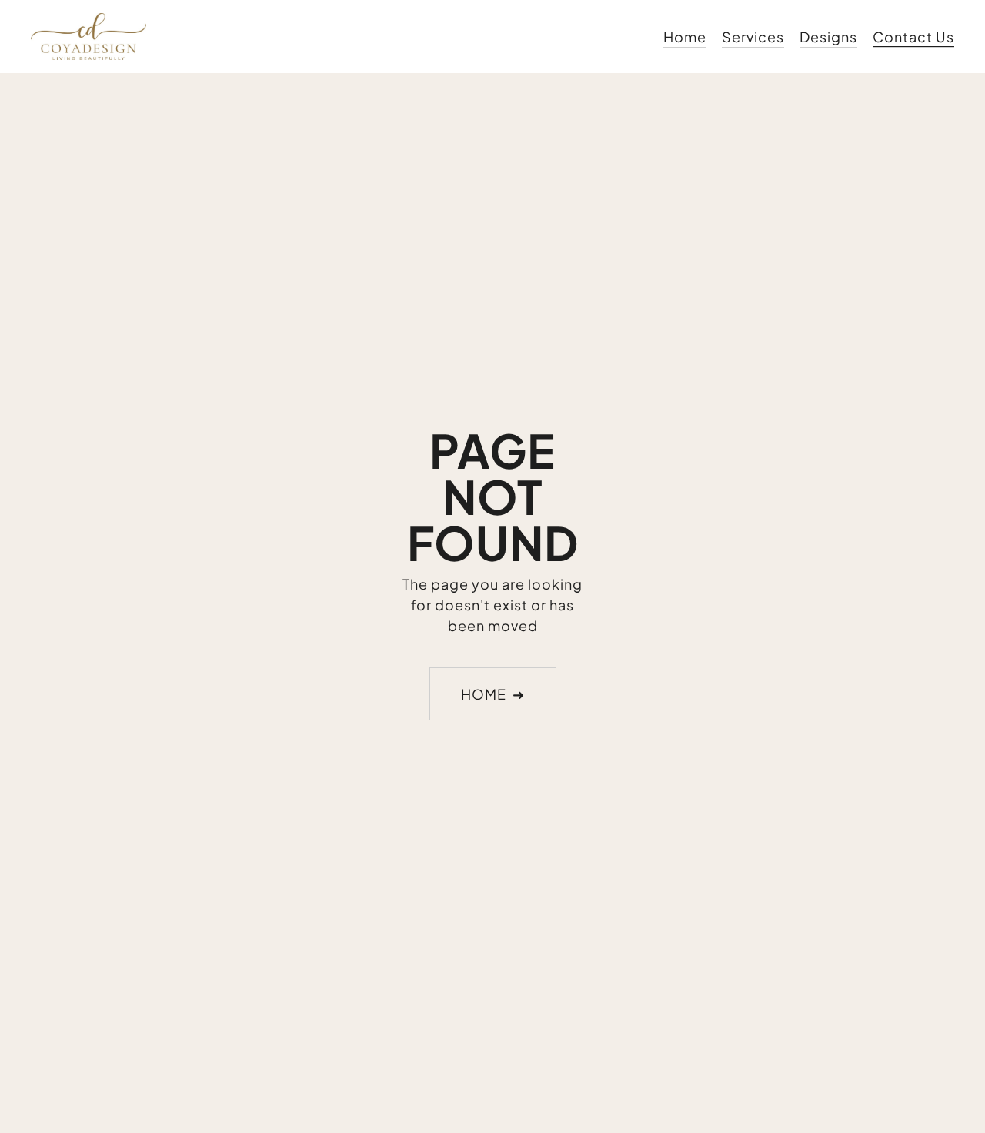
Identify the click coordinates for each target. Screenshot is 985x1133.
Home (684, 36)
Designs (828, 36)
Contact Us (913, 36)
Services (753, 36)
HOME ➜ (493, 694)
